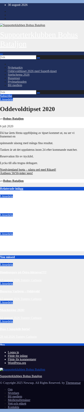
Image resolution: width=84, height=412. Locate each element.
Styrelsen (13, 393)
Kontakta (13, 407)
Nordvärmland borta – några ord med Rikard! (28, 169)
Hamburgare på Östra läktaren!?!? (23, 204)
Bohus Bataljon (13, 118)
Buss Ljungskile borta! (15, 329)
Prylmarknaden (17, 81)
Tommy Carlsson (31, 211)
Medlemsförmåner (19, 400)
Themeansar (73, 382)
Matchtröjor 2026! (12, 241)
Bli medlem (15, 85)
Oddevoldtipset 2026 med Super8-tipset (32, 71)
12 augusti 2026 (10, 249)
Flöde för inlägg (18, 355)
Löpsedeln (6, 99)
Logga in (13, 352)
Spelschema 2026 (18, 74)
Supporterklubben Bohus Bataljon (21, 376)
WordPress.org (17, 362)
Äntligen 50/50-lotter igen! (16, 173)
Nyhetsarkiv (15, 67)
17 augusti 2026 (10, 211)
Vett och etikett (17, 403)
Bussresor (14, 78)
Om (10, 389)
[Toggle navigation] (1, 54)
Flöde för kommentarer (22, 359)
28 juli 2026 (8, 336)
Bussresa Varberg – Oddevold (20, 222)
